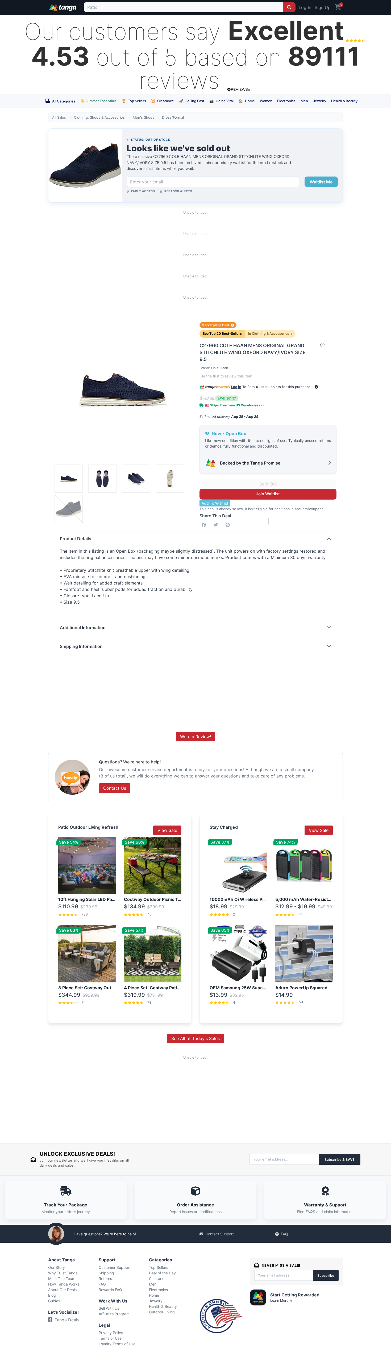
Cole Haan (219, 368)
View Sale (167, 830)
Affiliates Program (114, 1314)
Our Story (56, 1267)
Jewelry (319, 101)
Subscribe (325, 1275)
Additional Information (83, 627)
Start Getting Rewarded (294, 1294)
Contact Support (219, 1234)
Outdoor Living (162, 1312)
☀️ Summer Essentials (98, 101)
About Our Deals (62, 1289)
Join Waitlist (268, 493)
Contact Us (114, 788)
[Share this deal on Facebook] (204, 524)
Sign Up (323, 7)
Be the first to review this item (226, 376)
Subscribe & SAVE (340, 1159)
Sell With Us (109, 1308)
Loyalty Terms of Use (117, 1344)
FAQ (284, 1234)
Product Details (75, 538)
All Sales (59, 117)
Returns (105, 1278)
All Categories (63, 101)
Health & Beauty (344, 101)
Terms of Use (110, 1338)
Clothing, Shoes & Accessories (99, 117)
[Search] (289, 7)
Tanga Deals (67, 1319)
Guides (54, 1301)
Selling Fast (191, 101)
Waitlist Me (321, 181)
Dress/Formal (173, 117)
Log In (305, 7)
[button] (316, 387)
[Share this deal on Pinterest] (228, 524)
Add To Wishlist (215, 503)
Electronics (286, 101)
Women (266, 101)
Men (304, 101)
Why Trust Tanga (63, 1273)
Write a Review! (195, 736)
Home (247, 101)
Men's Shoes (143, 117)
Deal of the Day (162, 1273)
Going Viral (221, 101)
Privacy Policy (111, 1332)
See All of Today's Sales (195, 1038)
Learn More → (281, 1301)
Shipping (106, 1273)
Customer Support (115, 1267)
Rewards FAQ (110, 1289)
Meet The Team (61, 1278)
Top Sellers (134, 101)
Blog (52, 1295)
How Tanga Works (64, 1284)
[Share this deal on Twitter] (216, 524)
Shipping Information (81, 646)
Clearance (162, 101)
